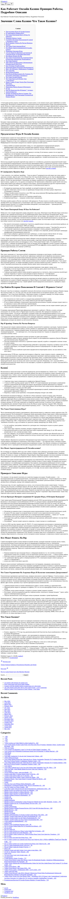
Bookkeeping (8, 780)
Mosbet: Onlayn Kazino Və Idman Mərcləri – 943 (18, 793)
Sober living (7, 853)
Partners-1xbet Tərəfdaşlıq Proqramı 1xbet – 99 (17, 824)
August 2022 (8, 725)
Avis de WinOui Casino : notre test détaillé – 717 (18, 772)
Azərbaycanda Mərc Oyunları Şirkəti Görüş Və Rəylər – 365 (21, 774)
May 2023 (7, 711)
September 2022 (9, 724)
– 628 (6, 740)
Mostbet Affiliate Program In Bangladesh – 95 (17, 795)
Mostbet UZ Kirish (9, 813)
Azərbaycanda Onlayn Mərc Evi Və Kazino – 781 (18, 775)
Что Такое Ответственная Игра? (16, 46)
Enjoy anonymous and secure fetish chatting (16, 684)
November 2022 (9, 720)
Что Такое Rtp (10, 70)
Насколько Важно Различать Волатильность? (19, 67)
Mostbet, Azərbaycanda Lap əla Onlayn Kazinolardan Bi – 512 (22, 818)
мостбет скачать (28, 221)
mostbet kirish (8, 805)
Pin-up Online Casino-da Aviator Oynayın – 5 (17, 847)
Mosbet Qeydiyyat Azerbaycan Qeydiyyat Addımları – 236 (21, 790)
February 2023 (8, 716)
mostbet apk (7, 797)
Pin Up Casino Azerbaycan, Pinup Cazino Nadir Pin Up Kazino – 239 (24, 831)
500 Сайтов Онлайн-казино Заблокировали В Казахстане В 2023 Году (19, 63)
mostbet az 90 (8, 798)
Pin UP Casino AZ (9, 829)
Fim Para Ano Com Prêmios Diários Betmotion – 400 (19, 784)
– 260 (6, 736)
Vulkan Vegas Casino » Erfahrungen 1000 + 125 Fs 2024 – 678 (22, 870)
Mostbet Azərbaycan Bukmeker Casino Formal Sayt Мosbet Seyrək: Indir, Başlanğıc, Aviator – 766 (32, 802)
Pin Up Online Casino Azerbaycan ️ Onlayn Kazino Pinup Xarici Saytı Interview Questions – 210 (32, 834)
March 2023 (7, 714)
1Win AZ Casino (9, 748)
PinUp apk (7, 848)
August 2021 (8, 727)
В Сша (8, 88)
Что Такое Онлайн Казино (14, 77)
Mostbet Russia (8, 811)
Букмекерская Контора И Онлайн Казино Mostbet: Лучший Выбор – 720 (26, 880)
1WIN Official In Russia (11, 758)
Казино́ (8, 44)
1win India (7, 754)
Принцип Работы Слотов (13, 38)
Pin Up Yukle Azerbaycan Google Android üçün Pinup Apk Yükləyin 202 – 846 (27, 843)
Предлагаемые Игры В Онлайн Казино (18, 31)
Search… (3, 675)
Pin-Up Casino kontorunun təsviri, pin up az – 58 (18, 845)
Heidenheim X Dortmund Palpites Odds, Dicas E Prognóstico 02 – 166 (24, 785)
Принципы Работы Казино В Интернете (18, 87)
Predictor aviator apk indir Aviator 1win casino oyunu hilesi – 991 (23, 850)
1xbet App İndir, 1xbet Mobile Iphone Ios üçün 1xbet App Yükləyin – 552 (25, 769)
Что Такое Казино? (11, 61)
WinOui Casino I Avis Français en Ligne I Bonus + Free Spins (22, 689)
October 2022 (8, 722)
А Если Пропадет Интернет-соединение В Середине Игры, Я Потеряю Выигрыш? (19, 53)
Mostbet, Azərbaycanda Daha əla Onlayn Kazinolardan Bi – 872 (22, 816)
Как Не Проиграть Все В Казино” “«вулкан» (19, 90)
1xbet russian (8, 771)
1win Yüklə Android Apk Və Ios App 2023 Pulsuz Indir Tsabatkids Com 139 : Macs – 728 (30, 767)
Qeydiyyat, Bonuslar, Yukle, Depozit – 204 (16, 852)
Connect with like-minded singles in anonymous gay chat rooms (22, 686)
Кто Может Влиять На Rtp (14, 56)
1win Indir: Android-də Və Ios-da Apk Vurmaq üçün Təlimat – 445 (23, 756)
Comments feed (8, 891)
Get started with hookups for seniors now (16, 682)
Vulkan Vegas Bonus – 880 (12, 866)
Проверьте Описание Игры (14, 51)
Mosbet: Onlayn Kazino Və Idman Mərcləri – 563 (18, 792)
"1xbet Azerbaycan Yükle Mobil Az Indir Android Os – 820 (21, 743)
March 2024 (7, 704)
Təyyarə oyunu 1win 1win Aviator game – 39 (17, 855)
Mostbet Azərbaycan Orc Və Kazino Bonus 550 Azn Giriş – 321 (22, 803)
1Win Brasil (7, 753)
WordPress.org (8, 892)
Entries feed (7, 889)
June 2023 (7, 709)
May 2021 (7, 729)
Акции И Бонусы (11, 92)
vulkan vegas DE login (10, 871)
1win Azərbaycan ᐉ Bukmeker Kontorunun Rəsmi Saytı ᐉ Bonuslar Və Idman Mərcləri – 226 (31, 751)
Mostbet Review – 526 (10, 810)
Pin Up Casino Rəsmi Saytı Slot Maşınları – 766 (18, 832)
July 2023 (7, 707)
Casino (6, 782)
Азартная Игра (10, 85)
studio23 (20, 656)
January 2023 (8, 717)
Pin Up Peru (7, 836)
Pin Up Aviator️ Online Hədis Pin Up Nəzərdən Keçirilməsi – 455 (22, 826)
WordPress (16, 897)
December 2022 (8, 719)
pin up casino (8, 828)
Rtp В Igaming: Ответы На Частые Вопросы (19, 43)
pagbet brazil (8, 823)
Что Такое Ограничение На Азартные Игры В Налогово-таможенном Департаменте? (19, 58)
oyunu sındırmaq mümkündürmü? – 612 (15, 821)
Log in (6, 888)
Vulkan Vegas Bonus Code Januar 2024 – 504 (17, 868)
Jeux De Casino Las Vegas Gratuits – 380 (16, 787)
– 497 (6, 738)
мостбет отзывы (51, 168)
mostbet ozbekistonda (10, 806)
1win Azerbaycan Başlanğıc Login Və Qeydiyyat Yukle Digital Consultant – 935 (27, 749)
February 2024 (8, 706)
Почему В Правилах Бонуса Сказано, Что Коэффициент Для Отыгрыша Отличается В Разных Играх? (19, 95)
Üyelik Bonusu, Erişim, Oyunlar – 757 (15, 858)
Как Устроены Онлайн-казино (15, 66)
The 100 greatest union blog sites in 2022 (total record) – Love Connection (25, 687)
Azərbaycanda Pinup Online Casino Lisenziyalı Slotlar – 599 (21, 777)
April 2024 (7, 703)
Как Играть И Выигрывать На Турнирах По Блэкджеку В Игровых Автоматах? (19, 74)
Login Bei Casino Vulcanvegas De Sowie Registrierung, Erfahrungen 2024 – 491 (27, 788)
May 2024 (7, 701)
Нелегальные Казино (12, 72)
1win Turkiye (8, 766)
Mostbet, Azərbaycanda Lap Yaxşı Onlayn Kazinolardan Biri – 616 (23, 819)
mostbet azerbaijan (9, 800)
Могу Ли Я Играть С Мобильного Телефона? (20, 69)
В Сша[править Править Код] (15, 33)
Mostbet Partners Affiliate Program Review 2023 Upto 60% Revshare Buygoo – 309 (28, 808)
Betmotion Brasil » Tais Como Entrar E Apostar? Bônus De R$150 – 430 (25, 779)
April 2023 (7, 712)
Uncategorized (13, 657)
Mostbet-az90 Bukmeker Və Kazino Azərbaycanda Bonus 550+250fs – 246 (25, 815)
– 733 (6, 741)
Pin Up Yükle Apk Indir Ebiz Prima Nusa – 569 (18, 837)
